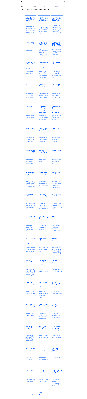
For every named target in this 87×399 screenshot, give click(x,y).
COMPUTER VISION (30, 9)
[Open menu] (65, 1)
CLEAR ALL (64, 10)
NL (63, 1)
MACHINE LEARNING (43, 9)
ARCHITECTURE (35, 8)
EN (61, 1)
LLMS (48, 9)
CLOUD (46, 8)
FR (62, 1)
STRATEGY (23, 8)
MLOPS (50, 8)
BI (60, 8)
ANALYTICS (23, 9)
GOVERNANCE (29, 8)
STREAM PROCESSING (55, 8)
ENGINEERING (41, 8)
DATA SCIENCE (36, 9)
